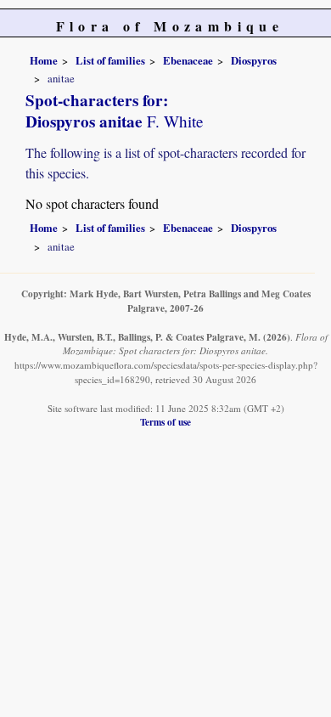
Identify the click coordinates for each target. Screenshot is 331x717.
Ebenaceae (188, 60)
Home (44, 60)
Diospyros (254, 60)
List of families (110, 60)
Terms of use (165, 422)
